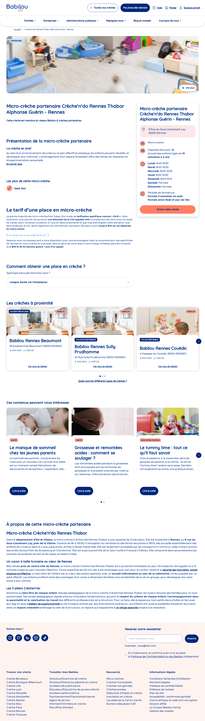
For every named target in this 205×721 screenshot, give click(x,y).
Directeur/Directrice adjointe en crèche (73, 682)
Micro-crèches (115, 678)
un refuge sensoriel (127, 607)
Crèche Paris (14, 707)
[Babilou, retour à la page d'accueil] (17, 7)
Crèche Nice (13, 703)
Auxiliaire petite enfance (64, 693)
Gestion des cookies (161, 711)
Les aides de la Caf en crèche (124, 700)
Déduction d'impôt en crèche (124, 693)
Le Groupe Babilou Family (165, 707)
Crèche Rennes (15, 711)
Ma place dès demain (135, 7)
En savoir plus (14, 164)
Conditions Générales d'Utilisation (170, 678)
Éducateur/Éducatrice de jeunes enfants (74, 689)
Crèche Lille (13, 685)
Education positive (150, 440)
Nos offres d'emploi (61, 707)
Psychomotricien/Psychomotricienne (72, 696)
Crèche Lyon (14, 689)
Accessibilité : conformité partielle (170, 696)
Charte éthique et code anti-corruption (173, 700)
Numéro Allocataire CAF (121, 703)
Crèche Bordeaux (17, 678)
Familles (28, 20)
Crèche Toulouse (16, 714)
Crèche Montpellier (18, 696)
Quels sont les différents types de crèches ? (102, 381)
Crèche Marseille (16, 693)
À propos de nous (169, 20)
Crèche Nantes (15, 700)
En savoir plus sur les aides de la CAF (27, 235)
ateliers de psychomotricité (44, 603)
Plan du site (156, 693)
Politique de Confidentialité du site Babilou (157, 656)
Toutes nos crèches (104, 7)
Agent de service (59, 700)
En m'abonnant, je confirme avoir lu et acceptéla (163, 655)
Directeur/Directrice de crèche (68, 678)
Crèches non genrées (119, 685)
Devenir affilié (157, 703)
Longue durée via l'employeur (28, 282)
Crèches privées (116, 689)
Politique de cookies (161, 689)
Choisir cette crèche (168, 209)
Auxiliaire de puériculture (64, 685)
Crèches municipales (119, 682)
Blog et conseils (142, 20)
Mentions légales (159, 682)
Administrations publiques (81, 20)
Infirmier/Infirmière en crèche (67, 703)
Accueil (17, 29)
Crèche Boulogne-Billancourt (24, 682)
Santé (14, 440)
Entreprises (50, 20)
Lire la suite (18, 490)
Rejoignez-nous (115, 20)
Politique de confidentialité (166, 685)
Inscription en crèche (119, 696)
